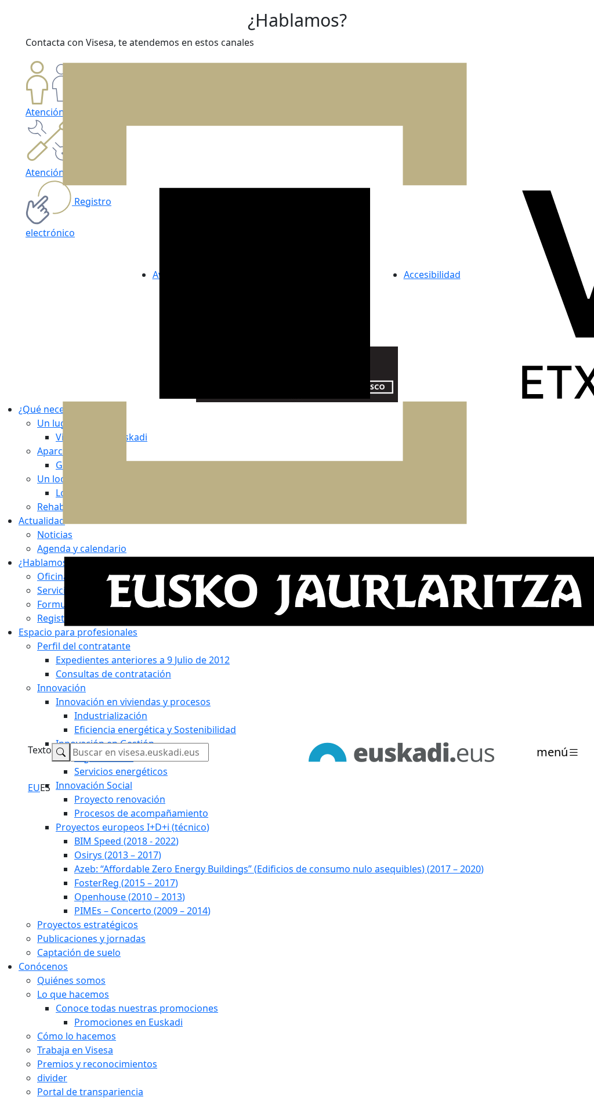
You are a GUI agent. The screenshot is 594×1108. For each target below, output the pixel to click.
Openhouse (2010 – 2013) (129, 896)
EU (34, 787)
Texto (40, 750)
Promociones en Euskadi (128, 1022)
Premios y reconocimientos (97, 1064)
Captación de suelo (79, 952)
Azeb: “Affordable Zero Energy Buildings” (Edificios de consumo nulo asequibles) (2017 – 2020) (279, 868)
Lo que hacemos (73, 994)
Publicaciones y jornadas (91, 938)
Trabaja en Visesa (75, 1050)
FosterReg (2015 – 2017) (126, 882)
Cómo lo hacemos (76, 1036)
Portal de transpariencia (90, 1091)
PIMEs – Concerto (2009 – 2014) (142, 910)
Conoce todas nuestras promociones (137, 1008)
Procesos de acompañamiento (141, 813)
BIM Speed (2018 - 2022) (126, 841)
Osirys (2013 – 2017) (117, 855)
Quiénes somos (71, 980)
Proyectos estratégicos (87, 924)
